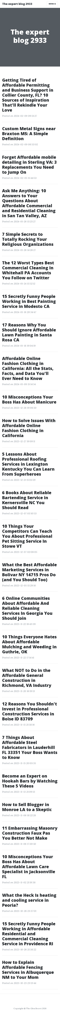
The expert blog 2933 (17, 4)
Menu (51, 4)
